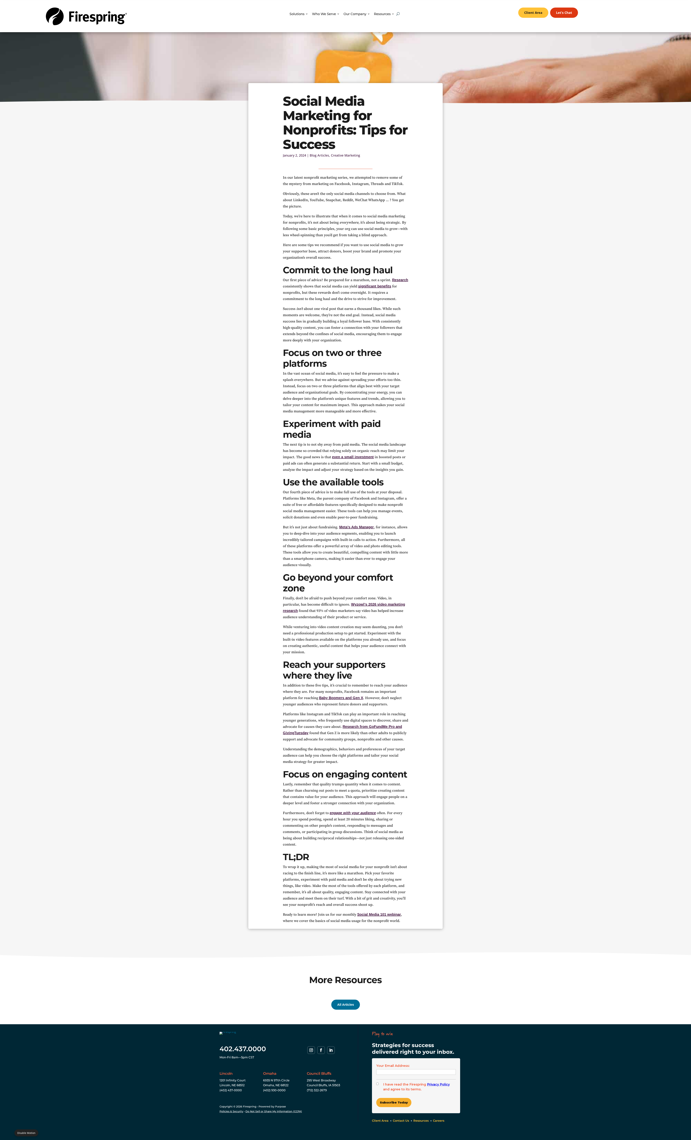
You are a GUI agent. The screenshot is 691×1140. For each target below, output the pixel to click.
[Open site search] (398, 14)
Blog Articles (319, 155)
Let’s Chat (564, 12)
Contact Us (401, 1120)
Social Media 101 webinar (379, 914)
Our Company (355, 14)
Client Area (533, 12)
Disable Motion (26, 1133)
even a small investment (353, 457)
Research (400, 280)
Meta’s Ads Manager (356, 527)
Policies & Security (231, 1111)
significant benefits (374, 286)
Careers (438, 1120)
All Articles (345, 1004)
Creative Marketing (345, 155)
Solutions (297, 14)
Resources (382, 14)
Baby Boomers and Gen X (341, 698)
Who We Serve (324, 14)
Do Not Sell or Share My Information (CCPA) (273, 1111)
